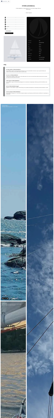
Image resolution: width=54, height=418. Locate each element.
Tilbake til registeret (28, 12)
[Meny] (8, 1)
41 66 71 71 (3, 305)
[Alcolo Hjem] (4, 1)
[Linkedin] (7, 298)
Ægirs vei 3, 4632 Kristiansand (10, 305)
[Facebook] (3, 298)
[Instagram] (5, 298)
